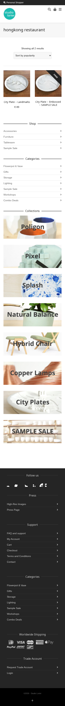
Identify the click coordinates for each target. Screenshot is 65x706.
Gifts (5, 171)
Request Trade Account (20, 667)
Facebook (17, 484)
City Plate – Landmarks (17, 102)
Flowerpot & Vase (13, 166)
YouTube (40, 484)
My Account (13, 539)
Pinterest (32, 484)
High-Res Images (16, 504)
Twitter (25, 484)
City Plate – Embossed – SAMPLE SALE (48, 103)
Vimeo (48, 484)
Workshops (9, 194)
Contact (11, 561)
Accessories (10, 131)
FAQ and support (16, 533)
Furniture (8, 136)
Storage (7, 177)
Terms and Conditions (19, 556)
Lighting (7, 183)
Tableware (9, 142)
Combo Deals (10, 200)
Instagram (9, 484)
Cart (9, 544)
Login (10, 673)
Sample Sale (10, 148)
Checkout (12, 550)
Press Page (13, 509)
